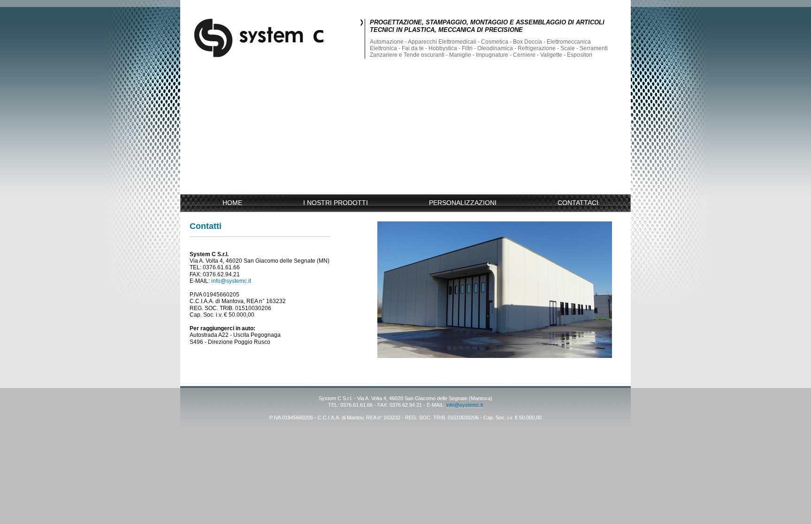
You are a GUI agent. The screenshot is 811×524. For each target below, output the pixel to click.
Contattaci (578, 202)
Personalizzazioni (463, 202)
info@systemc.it (231, 281)
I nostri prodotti (335, 202)
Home (232, 202)
